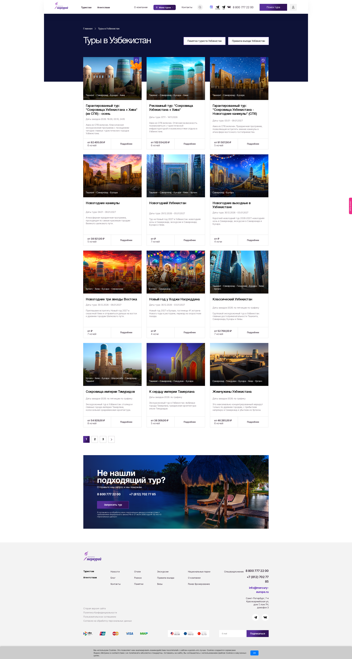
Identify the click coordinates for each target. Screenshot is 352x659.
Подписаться (257, 633)
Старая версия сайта (94, 608)
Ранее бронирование (199, 584)
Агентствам (103, 7)
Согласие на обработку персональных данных (107, 620)
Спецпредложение (234, 571)
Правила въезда (165, 577)
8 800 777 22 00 (243, 7)
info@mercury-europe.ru (259, 590)
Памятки (138, 584)
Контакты (187, 7)
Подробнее (126, 143)
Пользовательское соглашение (99, 616)
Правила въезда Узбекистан (248, 40)
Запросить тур (113, 504)
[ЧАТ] (222, 7)
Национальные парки (199, 571)
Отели (137, 571)
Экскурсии (163, 571)
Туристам (86, 7)
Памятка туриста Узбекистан (204, 40)
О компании (141, 7)
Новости (115, 571)
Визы (160, 584)
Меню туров (165, 7)
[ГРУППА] (215, 7)
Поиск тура (273, 7)
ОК (254, 653)
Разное (137, 577)
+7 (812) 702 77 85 (142, 494)
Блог (113, 577)
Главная (88, 28)
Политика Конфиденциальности (100, 612)
